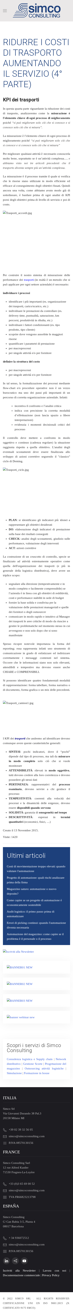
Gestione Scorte (32, 1063)
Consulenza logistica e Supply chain (30, 1059)
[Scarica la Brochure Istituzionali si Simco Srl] (20, 967)
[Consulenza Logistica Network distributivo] (20, 983)
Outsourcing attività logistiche (44, 1068)
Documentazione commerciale (21, 1275)
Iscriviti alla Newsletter (19, 1270)
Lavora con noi (54, 1270)
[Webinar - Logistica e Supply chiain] (21, 1017)
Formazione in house (36, 1073)
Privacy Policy (51, 1275)
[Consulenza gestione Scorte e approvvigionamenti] (20, 1000)
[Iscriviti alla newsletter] (18, 951)
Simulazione (14, 1073)
